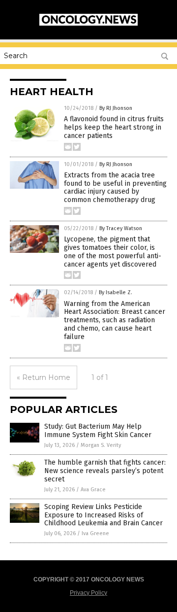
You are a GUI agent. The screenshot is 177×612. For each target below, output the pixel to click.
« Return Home (43, 377)
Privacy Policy (88, 592)
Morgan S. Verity (101, 445)
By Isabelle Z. (115, 292)
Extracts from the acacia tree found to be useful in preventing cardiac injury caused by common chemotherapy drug (115, 187)
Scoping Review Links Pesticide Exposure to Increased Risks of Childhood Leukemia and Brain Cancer (103, 515)
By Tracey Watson (120, 228)
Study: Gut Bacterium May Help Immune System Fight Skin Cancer (97, 430)
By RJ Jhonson (115, 108)
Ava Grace (93, 489)
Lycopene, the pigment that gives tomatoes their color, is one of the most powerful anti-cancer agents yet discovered (112, 251)
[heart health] (88, 23)
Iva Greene (95, 533)
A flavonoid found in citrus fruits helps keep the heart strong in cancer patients (114, 127)
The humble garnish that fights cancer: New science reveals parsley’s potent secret (105, 470)
